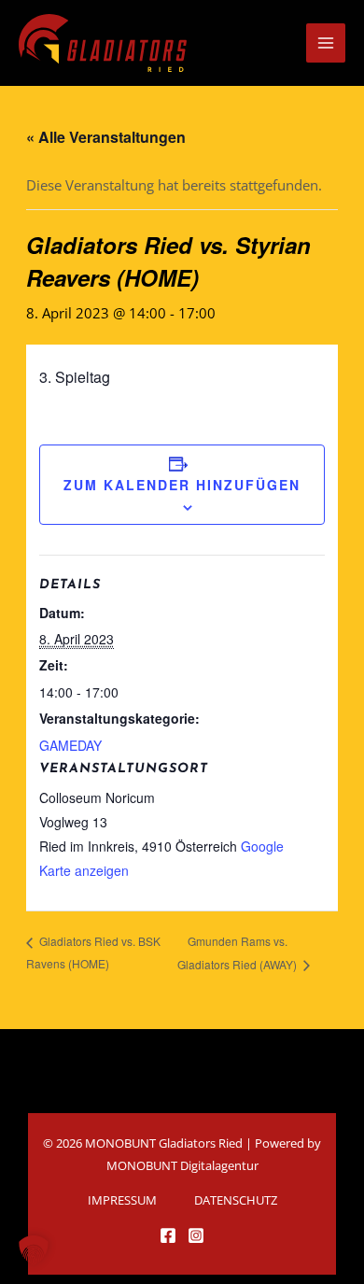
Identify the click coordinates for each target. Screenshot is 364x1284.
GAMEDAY (70, 745)
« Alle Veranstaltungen (106, 137)
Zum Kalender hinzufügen (182, 484)
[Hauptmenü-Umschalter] (325, 43)
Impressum (122, 1200)
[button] (33, 1250)
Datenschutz (235, 1200)
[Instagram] (196, 1235)
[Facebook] (168, 1235)
